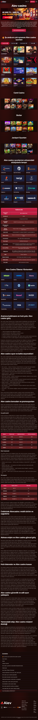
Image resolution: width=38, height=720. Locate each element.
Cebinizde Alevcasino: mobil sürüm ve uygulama (11, 679)
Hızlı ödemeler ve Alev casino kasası (9, 683)
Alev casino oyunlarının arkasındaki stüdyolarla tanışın (12, 665)
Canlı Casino (13, 43)
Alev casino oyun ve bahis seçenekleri (9, 674)
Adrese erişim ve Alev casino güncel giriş (10, 681)
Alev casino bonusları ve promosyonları (9, 677)
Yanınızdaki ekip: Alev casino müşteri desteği (10, 688)
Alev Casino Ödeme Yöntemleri (8, 670)
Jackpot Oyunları (5, 663)
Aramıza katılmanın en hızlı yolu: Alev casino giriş (11, 672)
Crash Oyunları (22, 43)
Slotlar (32, 43)
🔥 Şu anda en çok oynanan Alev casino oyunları (11, 656)
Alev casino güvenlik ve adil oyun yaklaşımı (10, 686)
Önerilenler (4, 43)
